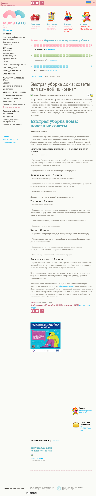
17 (81, 45)
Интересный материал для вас (85, 428)
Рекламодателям (8, 5)
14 (72, 45)
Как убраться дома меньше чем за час (41, 449)
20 (89, 45)
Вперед (92, 45)
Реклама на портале (10, 139)
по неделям (8, 113)
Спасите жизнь (9, 73)
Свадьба (6, 82)
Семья (5, 61)
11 (64, 45)
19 (87, 45)
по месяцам (8, 116)
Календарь (37, 40)
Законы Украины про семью (14, 64)
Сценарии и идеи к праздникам (11, 43)
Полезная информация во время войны (14, 38)
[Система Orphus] (31, 493)
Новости (7, 30)
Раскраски (7, 50)
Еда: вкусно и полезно (12, 86)
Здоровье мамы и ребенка (14, 92)
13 (69, 45)
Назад (31, 45)
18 (84, 45)
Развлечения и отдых (12, 124)
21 (92, 45)
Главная (4, 3)
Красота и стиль (10, 58)
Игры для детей (10, 67)
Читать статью (35, 458)
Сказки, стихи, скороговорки (9, 54)
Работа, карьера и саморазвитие (10, 120)
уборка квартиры (66, 286)
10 (61, 45)
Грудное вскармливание (13, 95)
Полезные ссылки (9, 142)
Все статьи (56, 441)
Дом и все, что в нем (12, 107)
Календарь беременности (14, 104)
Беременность (9, 101)
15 (75, 45)
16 (78, 45)
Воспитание (8, 89)
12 (67, 45)
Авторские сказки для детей (85, 411)
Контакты (20, 488)
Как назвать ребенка (12, 98)
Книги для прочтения (12, 70)
